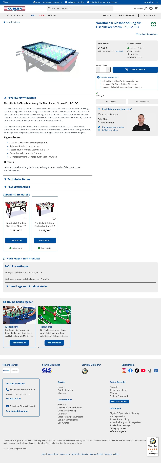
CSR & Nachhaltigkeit (68, 419)
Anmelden (138, 8)
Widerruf (114, 393)
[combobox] (80, 8)
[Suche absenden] (49, 8)
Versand (119, 51)
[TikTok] (137, 370)
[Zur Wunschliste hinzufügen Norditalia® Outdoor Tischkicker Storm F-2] (54, 219)
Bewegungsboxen (118, 428)
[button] (47, 97)
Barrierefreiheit (96, 454)
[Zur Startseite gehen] (14, 8)
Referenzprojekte (118, 431)
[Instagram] (124, 370)
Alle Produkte (15, 15)
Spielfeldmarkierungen (120, 425)
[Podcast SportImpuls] (150, 370)
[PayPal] (6, 370)
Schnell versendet (51, 364)
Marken (52, 15)
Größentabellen (65, 390)
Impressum (65, 454)
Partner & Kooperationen (70, 407)
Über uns (62, 413)
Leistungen (149, 15)
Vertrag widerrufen (119, 401)
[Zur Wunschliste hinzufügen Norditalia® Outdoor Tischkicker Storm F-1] (25, 219)
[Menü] (156, 438)
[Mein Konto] (145, 9)
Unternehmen (126, 15)
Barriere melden (112, 454)
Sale (41, 15)
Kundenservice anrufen (113, 127)
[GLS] (60, 370)
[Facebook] (130, 370)
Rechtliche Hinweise (80, 454)
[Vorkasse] (15, 370)
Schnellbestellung (118, 390)
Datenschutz (53, 454)
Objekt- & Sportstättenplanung (124, 413)
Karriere (62, 404)
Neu (33, 15)
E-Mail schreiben (110, 130)
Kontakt (61, 387)
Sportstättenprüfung (119, 419)
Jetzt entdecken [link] (19, 343)
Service (107, 15)
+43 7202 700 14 (13, 398)
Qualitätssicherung (67, 410)
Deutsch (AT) (149, 2)
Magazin (62, 393)
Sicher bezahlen (10, 364)
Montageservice (117, 416)
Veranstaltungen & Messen (71, 416)
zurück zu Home (13, 22)
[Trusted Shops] (100, 371)
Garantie (114, 387)
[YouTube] (143, 370)
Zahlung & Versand (119, 396)
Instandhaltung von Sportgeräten (125, 422)
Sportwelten (63, 422)
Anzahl (101, 66)
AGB (44, 454)
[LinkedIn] (156, 370)
